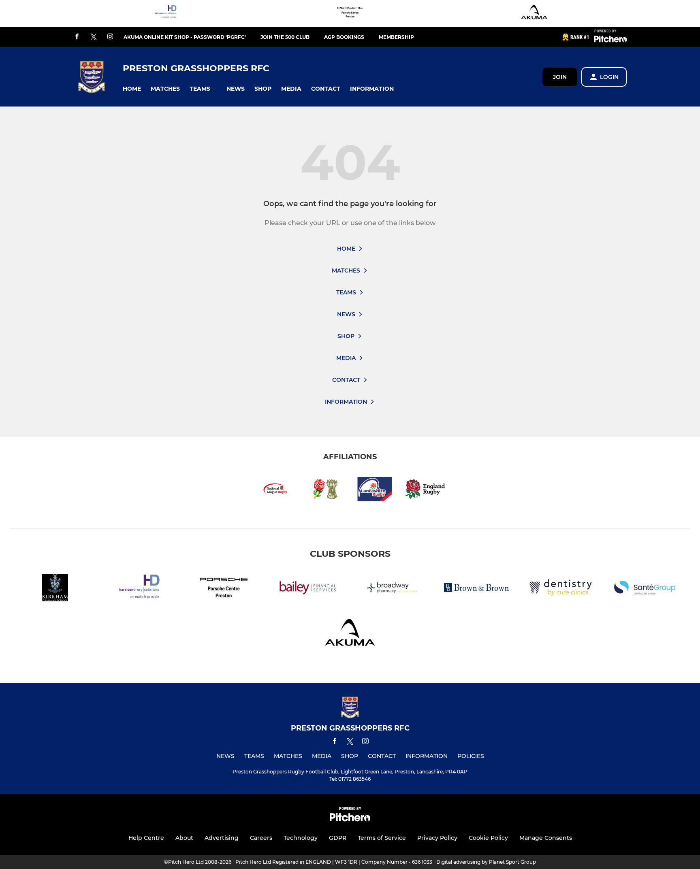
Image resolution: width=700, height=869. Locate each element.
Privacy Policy (437, 837)
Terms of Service (382, 837)
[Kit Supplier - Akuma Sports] (534, 13)
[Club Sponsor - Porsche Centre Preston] (350, 13)
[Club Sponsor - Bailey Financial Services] (307, 589)
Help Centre (146, 837)
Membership (396, 37)
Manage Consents (545, 837)
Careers (261, 837)
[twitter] (93, 37)
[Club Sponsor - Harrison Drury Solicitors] (166, 13)
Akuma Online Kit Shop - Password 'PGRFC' (185, 37)
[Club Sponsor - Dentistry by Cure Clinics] (560, 589)
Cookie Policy (488, 837)
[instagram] (110, 37)
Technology (301, 837)
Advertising (222, 837)
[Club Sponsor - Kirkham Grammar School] (55, 589)
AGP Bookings (344, 37)
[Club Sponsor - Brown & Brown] (476, 589)
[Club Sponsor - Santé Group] (644, 589)
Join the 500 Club (284, 37)
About (184, 837)
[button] (132, 89)
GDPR (337, 837)
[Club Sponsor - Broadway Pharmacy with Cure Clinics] (392, 589)
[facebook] (77, 37)
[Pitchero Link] (610, 40)
